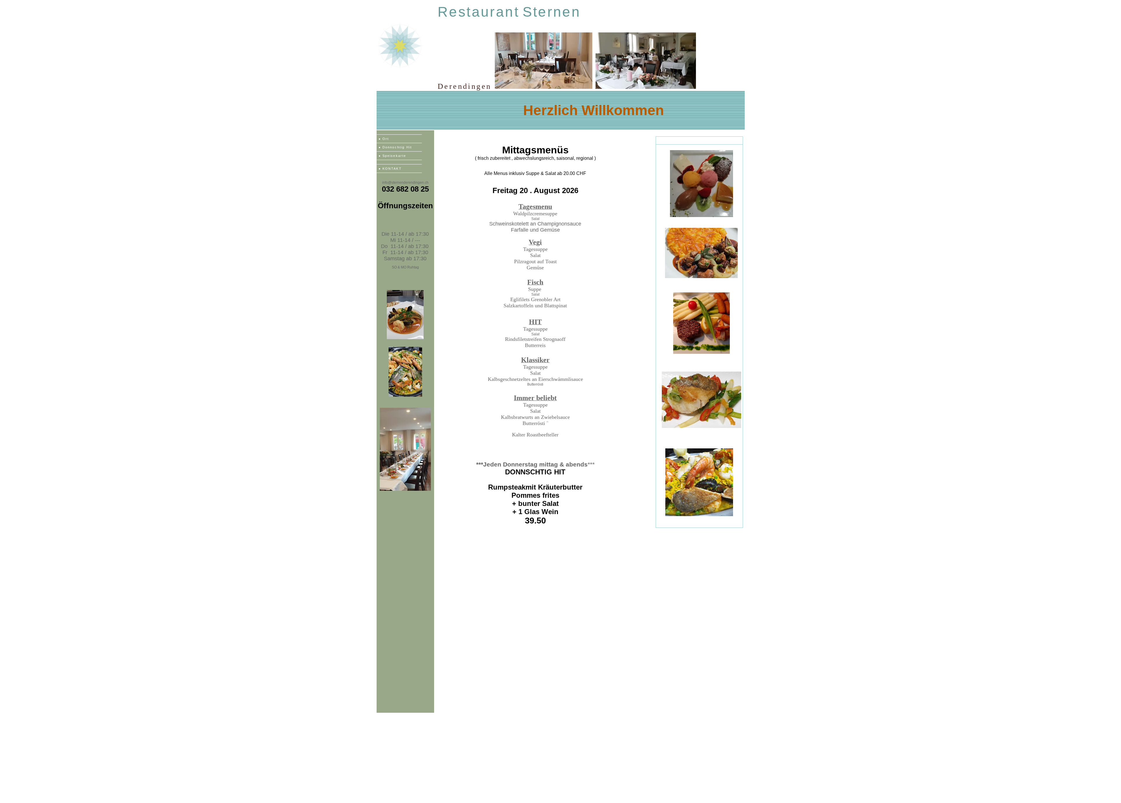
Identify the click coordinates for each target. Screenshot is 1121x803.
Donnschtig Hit (397, 147)
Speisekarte (394, 155)
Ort (385, 139)
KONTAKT (392, 168)
